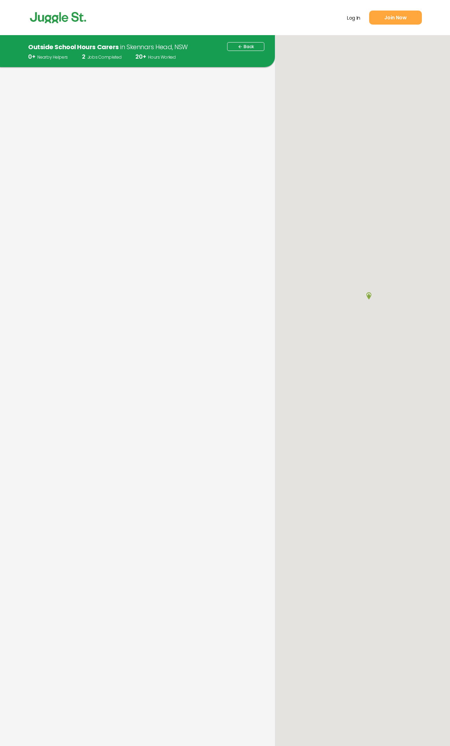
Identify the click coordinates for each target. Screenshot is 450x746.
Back (246, 47)
